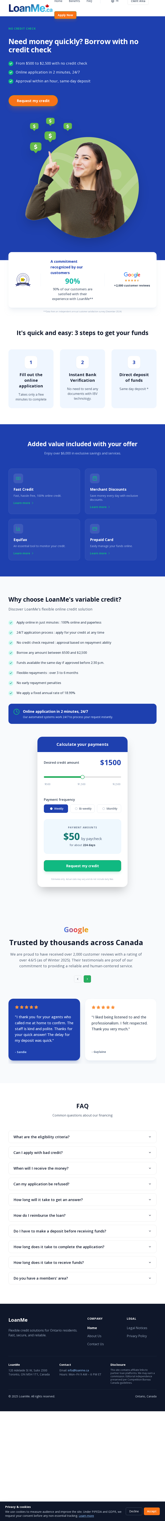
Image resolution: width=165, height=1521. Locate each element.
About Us (94, 1336)
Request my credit (33, 100)
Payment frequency (59, 799)
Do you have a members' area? (40, 1278)
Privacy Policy (137, 1336)
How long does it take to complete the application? (58, 1246)
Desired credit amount (61, 762)
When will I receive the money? (41, 1168)
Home (92, 1328)
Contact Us (95, 1344)
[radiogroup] (82, 808)
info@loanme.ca (78, 1370)
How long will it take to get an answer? (48, 1199)
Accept (152, 1511)
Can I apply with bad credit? (38, 1152)
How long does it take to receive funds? (48, 1262)
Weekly (58, 808)
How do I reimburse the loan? (39, 1215)
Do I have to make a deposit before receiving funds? (59, 1231)
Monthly (111, 808)
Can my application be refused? (41, 1184)
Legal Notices (137, 1328)
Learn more (86, 1516)
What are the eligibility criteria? (41, 1136)
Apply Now (65, 15)
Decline (134, 1511)
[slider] (82, 777)
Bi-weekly (85, 808)
